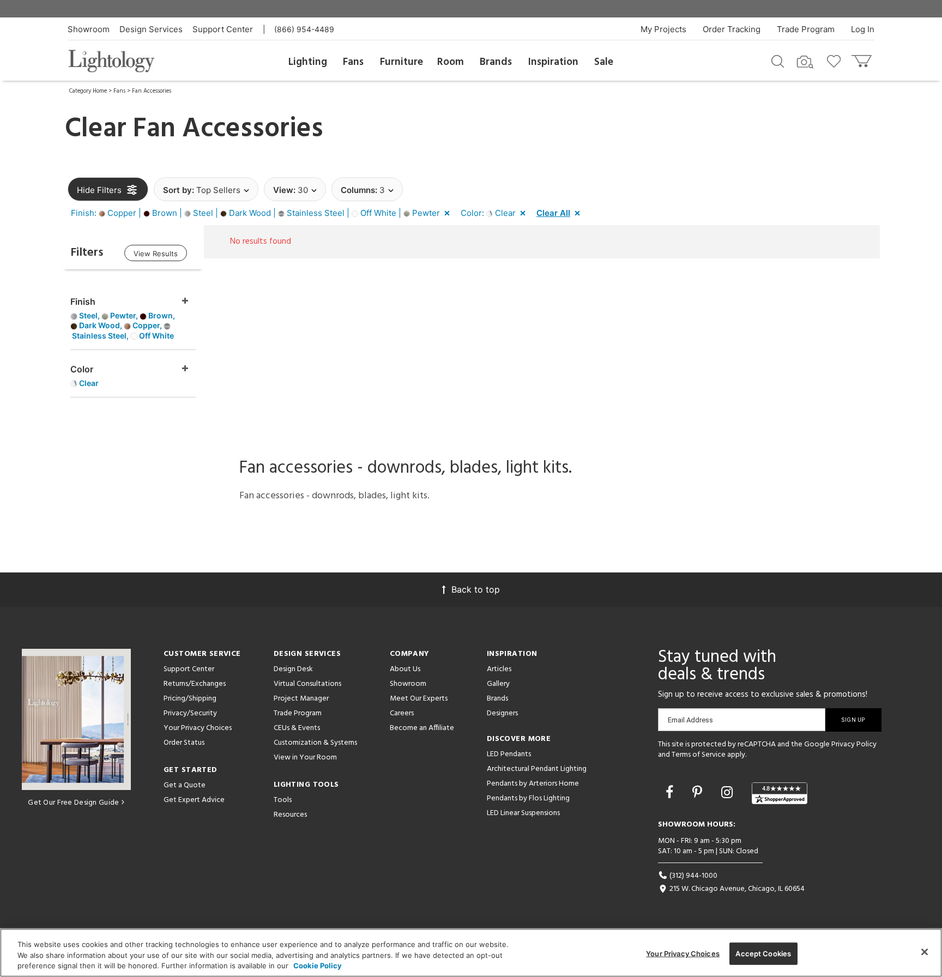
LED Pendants (509, 754)
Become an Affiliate (422, 728)
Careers (402, 713)
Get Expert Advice (194, 800)
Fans (353, 62)
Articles (499, 669)
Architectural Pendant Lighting (537, 769)
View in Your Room (305, 757)
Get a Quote (185, 785)
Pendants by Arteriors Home (533, 783)
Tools (283, 800)
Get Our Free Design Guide (73, 803)
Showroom (89, 29)
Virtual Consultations (307, 684)
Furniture (401, 62)
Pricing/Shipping (190, 698)
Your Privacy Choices (198, 728)
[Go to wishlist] (836, 60)
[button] (262, 213)
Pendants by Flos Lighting (528, 798)
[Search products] (777, 60)
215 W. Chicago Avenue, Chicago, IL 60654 (736, 889)
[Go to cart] (862, 59)
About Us (405, 669)
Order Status (184, 743)
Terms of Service (699, 755)
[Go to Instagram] (729, 792)
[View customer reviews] (779, 793)
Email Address (690, 720)
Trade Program (806, 29)
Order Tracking (731, 29)
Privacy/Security (190, 713)
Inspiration (553, 62)
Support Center (222, 29)
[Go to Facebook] (671, 792)
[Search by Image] (805, 62)
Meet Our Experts (419, 698)
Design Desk (293, 669)
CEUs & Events (297, 728)
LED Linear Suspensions (523, 813)
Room (450, 62)
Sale (603, 62)
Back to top (475, 589)
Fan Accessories (151, 91)
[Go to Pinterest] (699, 792)
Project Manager (301, 698)
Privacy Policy (854, 744)
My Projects (663, 29)
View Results (156, 253)
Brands (496, 62)
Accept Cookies (763, 953)
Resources (290, 815)
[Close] (925, 952)
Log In (862, 29)
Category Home (88, 91)
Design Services (151, 29)
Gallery (498, 684)
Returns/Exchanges (195, 684)
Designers (502, 713)
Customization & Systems (315, 743)
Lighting (307, 62)
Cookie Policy (317, 965)
